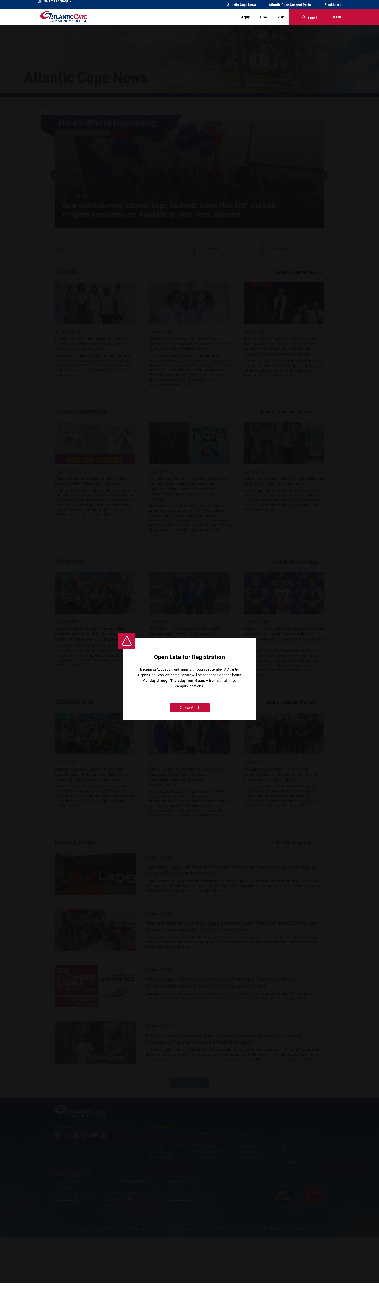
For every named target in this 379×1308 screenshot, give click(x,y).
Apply (245, 17)
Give (263, 17)
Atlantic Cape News (241, 5)
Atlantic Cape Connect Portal (290, 5)
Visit (281, 17)
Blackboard (333, 5)
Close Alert (189, 707)
